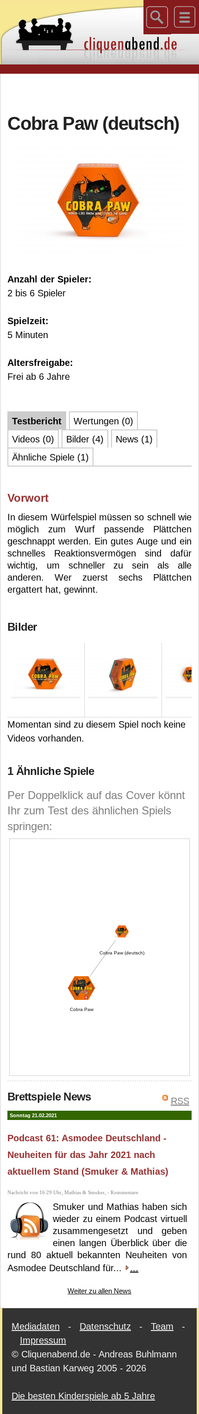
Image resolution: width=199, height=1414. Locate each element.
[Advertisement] (103, 92)
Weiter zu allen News (99, 1291)
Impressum (43, 1340)
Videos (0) (33, 439)
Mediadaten (36, 1326)
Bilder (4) (85, 439)
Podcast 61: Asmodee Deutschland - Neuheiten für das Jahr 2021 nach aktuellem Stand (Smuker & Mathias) (87, 1155)
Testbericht (37, 421)
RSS (180, 1101)
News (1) (134, 439)
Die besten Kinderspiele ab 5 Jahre (83, 1396)
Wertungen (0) (103, 421)
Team (162, 1326)
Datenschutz (105, 1326)
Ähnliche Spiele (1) (50, 457)
